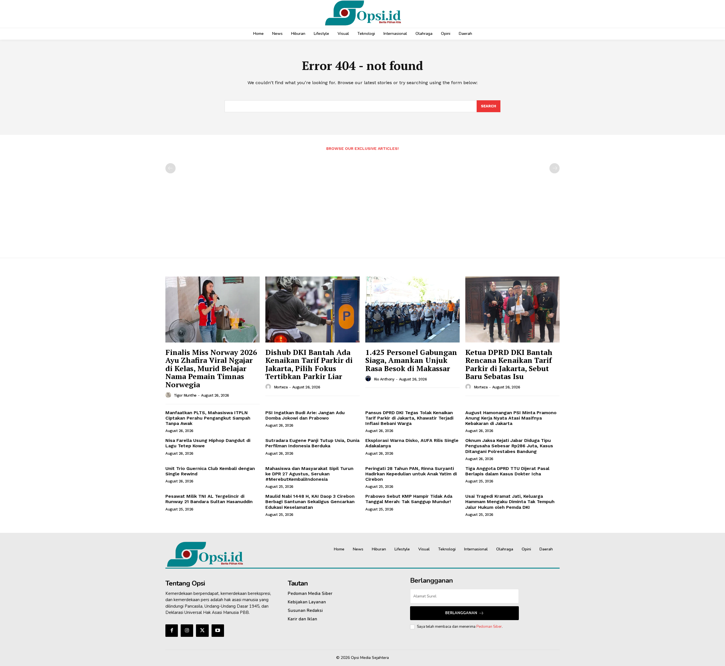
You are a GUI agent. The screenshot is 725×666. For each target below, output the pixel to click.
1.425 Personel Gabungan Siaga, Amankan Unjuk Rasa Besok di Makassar (411, 360)
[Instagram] (187, 630)
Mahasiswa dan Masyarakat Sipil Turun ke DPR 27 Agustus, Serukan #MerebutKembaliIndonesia (309, 474)
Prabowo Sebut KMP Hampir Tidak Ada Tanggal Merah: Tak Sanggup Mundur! (408, 498)
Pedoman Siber (489, 626)
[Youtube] (218, 630)
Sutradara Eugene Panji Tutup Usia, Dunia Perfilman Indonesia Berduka (312, 443)
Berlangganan (461, 613)
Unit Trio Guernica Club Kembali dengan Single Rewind (210, 471)
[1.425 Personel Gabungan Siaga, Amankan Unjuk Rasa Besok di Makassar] (412, 309)
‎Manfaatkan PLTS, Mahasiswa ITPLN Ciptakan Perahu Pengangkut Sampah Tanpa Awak (207, 418)
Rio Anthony (384, 379)
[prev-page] (170, 168)
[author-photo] (169, 395)
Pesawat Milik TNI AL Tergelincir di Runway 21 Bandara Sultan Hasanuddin (209, 498)
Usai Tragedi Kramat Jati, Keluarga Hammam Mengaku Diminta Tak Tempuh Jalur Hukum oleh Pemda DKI (510, 501)
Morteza (281, 387)
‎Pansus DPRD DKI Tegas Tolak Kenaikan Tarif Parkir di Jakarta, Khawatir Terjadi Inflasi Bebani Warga (409, 418)
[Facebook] (171, 630)
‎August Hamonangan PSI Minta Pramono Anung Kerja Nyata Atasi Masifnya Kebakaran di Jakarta (510, 418)
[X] (202, 630)
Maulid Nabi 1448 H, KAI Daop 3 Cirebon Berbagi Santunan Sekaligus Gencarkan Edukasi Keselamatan (310, 501)
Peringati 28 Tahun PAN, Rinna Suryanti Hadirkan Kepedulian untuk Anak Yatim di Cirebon (411, 474)
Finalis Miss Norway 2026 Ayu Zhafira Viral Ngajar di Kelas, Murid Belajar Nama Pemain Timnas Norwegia (211, 368)
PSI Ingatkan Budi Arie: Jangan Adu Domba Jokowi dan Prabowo (305, 415)
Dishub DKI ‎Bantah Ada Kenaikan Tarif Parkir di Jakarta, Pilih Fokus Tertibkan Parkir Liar (309, 364)
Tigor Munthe (185, 395)
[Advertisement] (362, 201)
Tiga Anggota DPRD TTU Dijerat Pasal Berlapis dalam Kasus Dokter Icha (507, 471)
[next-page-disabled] (554, 168)
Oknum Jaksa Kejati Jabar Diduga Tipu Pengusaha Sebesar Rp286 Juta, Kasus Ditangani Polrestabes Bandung (509, 446)
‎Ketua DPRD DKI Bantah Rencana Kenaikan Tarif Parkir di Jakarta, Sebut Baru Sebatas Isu (509, 364)
